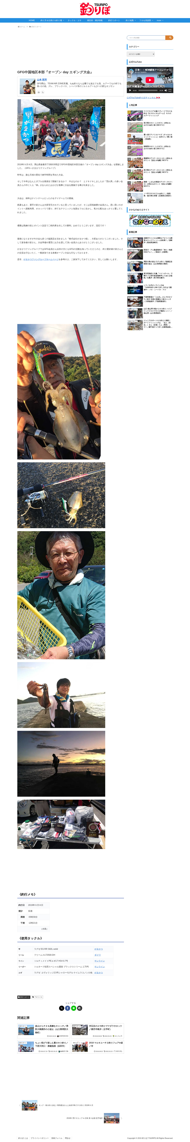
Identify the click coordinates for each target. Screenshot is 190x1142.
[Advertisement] (70, 49)
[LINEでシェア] (73, 1008)
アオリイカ (38, 997)
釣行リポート (25, 997)
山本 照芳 (42, 79)
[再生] (130, 90)
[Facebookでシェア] (67, 1008)
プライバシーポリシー (40, 1138)
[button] (79, 1008)
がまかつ (98, 949)
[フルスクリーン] (170, 90)
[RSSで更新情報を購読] (42, 92)
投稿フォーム (56, 1138)
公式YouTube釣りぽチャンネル (143, 98)
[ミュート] (166, 90)
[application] (150, 80)
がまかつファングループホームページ (41, 259)
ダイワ (97, 955)
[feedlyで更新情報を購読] (38, 92)
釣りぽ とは (23, 1138)
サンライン (99, 961)
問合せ (67, 1138)
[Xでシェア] (61, 1008)
